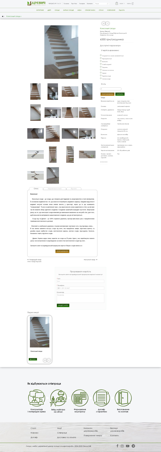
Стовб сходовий (106, 64)
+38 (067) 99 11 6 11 (54, 3)
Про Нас (74, 3)
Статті (33, 428)
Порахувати (62, 251)
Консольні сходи (13, 16)
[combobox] (59, 288)
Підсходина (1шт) (107, 58)
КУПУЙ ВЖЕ (40, 10)
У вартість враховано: (110, 50)
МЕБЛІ (79, 10)
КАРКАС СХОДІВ (68, 10)
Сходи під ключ (36, 261)
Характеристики (55, 189)
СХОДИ (57, 10)
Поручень (105, 67)
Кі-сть (103, 84)
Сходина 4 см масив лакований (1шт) (113, 56)
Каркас (104, 73)
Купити (120, 94)
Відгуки (74, 189)
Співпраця (62, 433)
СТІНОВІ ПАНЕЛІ (90, 10)
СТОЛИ (101, 10)
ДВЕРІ (49, 10)
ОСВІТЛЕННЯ (111, 10)
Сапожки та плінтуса (108, 70)
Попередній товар (35, 259)
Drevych (107, 31)
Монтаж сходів (106, 79)
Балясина (105, 61)
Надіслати (63, 305)
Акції (59, 428)
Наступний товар (90, 259)
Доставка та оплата (66, 437)
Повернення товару (93, 435)
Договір (34, 437)
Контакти (90, 3)
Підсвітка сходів (106, 76)
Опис (36, 189)
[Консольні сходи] (61, 51)
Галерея (82, 3)
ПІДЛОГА (122, 10)
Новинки (34, 433)
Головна (66, 3)
